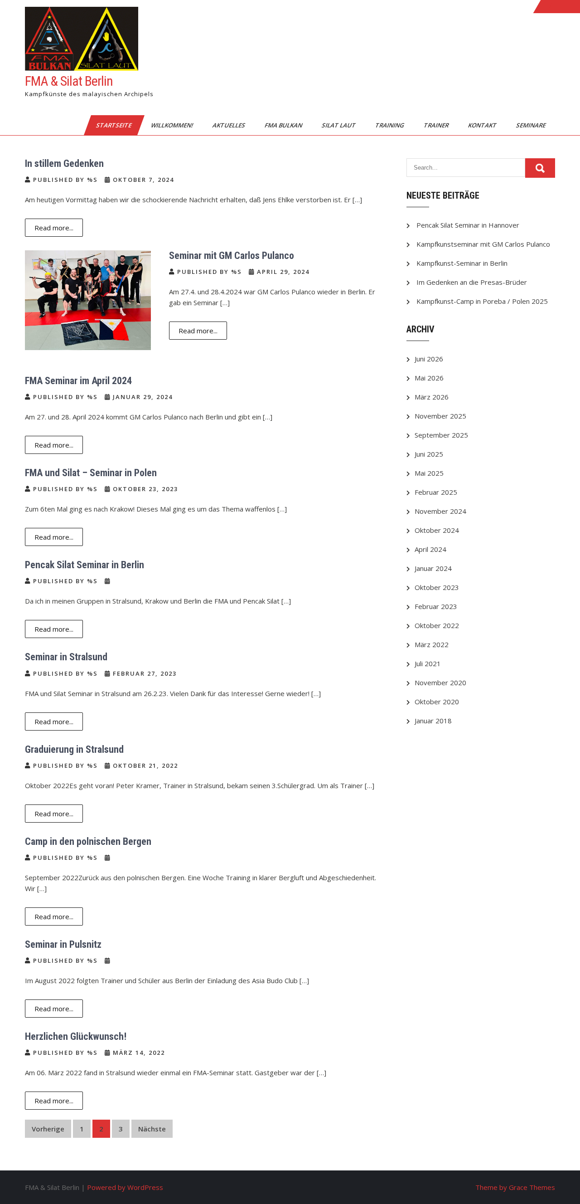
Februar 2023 (436, 606)
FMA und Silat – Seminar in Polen (91, 472)
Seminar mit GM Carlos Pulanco (231, 255)
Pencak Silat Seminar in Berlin (84, 564)
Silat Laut (339, 125)
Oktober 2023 (437, 587)
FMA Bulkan (284, 125)
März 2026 (432, 396)
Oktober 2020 (437, 701)
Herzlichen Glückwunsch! (75, 1036)
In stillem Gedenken (64, 163)
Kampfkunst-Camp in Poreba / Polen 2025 (482, 301)
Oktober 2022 (437, 625)
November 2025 (440, 415)
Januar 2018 (433, 720)
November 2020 (440, 682)
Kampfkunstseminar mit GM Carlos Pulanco (483, 244)
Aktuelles (229, 125)
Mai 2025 (429, 473)
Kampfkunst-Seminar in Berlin (462, 263)
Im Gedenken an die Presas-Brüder (471, 282)
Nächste (152, 1128)
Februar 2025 (436, 492)
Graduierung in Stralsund (74, 749)
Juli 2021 (428, 663)
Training (390, 125)
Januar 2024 (433, 568)
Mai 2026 (429, 377)
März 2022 (432, 644)
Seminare (531, 125)
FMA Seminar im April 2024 (78, 380)
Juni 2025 (429, 453)
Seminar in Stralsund (66, 657)
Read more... (53, 227)
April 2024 (430, 549)
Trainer (437, 125)
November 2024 (440, 511)
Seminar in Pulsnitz (63, 944)
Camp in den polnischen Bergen (88, 841)
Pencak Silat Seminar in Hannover (467, 224)
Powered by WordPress (125, 1187)
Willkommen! (172, 125)
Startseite (114, 125)
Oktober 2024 (437, 530)
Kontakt (483, 125)
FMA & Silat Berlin (69, 81)
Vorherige (48, 1128)
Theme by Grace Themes (515, 1187)
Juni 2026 (429, 358)
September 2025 (441, 434)
